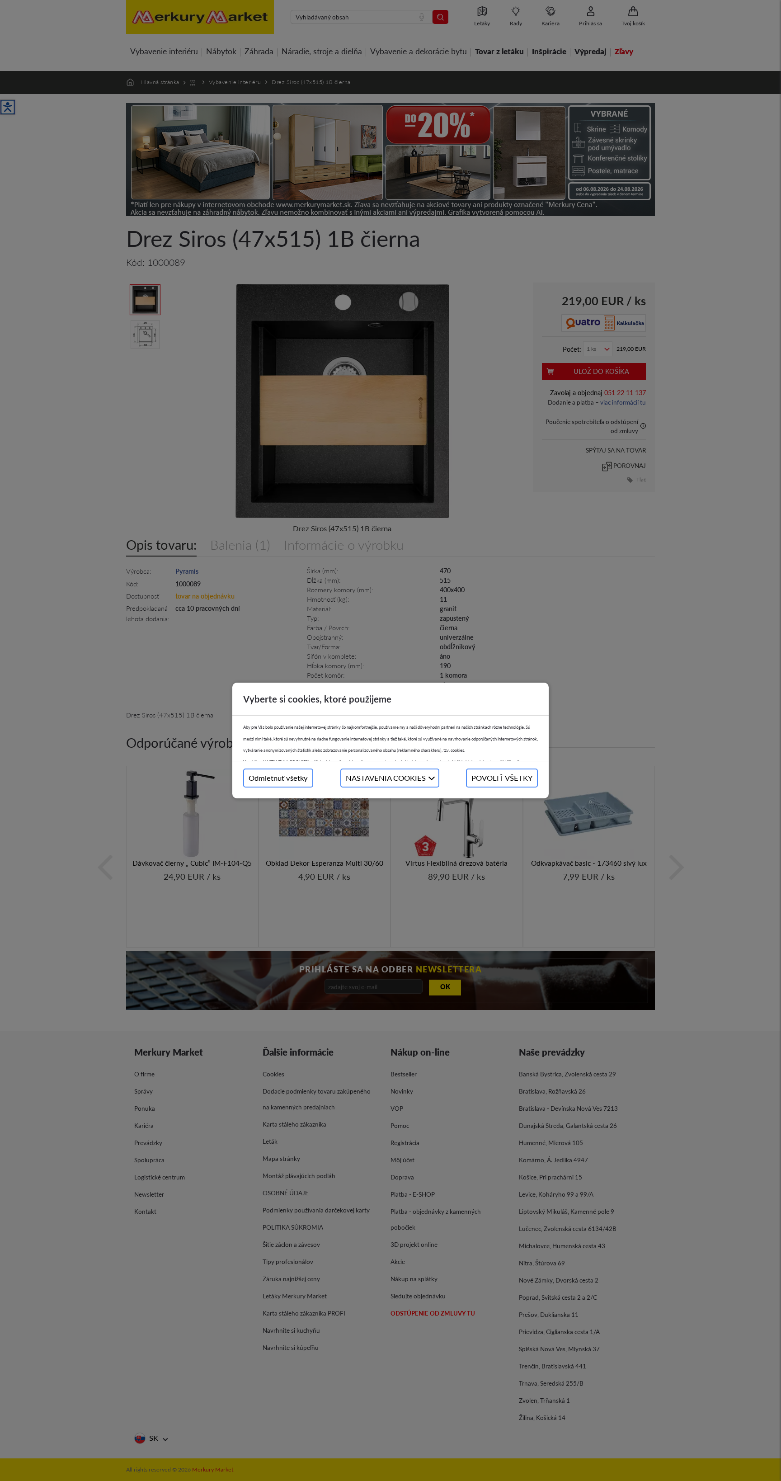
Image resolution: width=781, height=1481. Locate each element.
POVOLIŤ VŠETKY (501, 778)
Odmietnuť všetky (278, 778)
